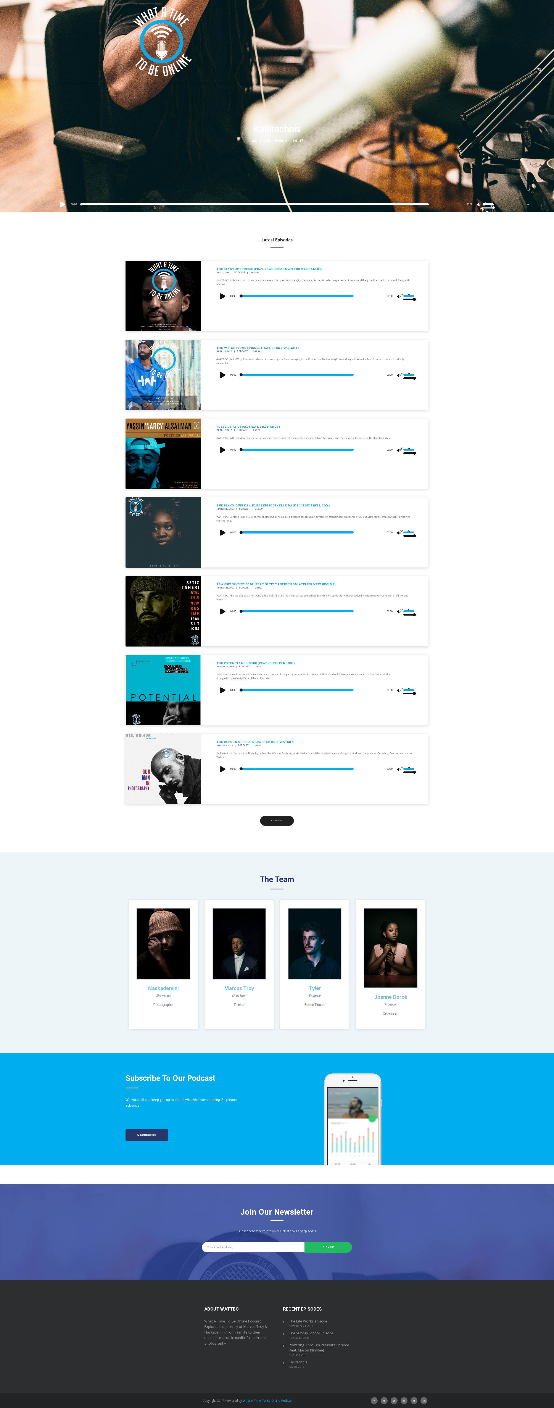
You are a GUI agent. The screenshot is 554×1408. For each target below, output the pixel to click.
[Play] (62, 204)
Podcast (281, 140)
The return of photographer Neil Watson (255, 742)
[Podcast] (413, 11)
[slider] (489, 204)
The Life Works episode (308, 1321)
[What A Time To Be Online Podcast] (163, 42)
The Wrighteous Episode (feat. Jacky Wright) (257, 348)
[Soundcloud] (421, 11)
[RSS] (394, 1400)
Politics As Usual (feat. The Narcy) (248, 426)
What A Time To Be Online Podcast (268, 1400)
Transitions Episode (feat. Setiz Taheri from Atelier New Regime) (276, 584)
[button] (147, 1135)
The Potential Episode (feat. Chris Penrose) (255, 663)
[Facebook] (374, 1400)
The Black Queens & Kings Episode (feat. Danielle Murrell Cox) (273, 505)
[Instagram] (406, 11)
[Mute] (479, 205)
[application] (277, 204)
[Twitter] (399, 11)
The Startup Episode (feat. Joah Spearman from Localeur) (269, 269)
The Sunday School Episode (311, 1333)
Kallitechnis (277, 128)
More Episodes (277, 820)
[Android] (414, 1400)
